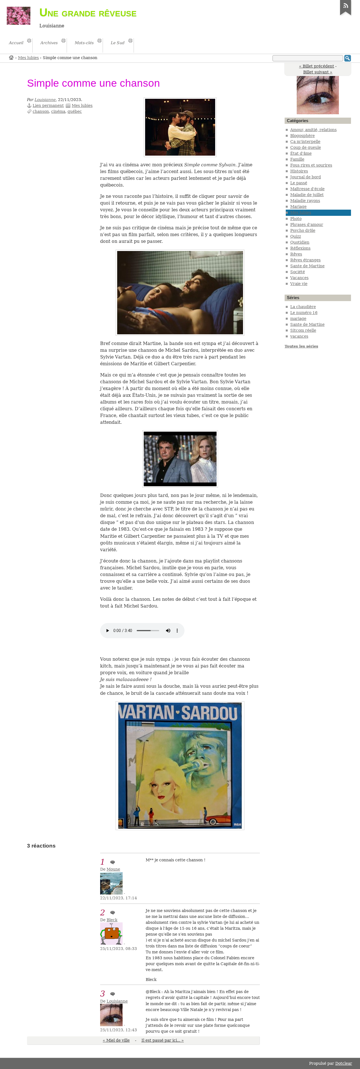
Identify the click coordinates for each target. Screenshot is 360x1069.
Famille (297, 159)
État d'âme (301, 153)
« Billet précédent (316, 66)
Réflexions (300, 248)
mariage (298, 318)
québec (75, 111)
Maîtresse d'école (307, 189)
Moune (113, 869)
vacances (299, 336)
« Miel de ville (116, 1040)
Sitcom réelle (303, 330)
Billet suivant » (317, 72)
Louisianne (45, 99)
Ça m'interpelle (305, 141)
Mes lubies (28, 57)
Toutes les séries (301, 346)
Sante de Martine (307, 266)
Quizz (295, 236)
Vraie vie (298, 283)
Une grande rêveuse (88, 12)
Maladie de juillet (307, 194)
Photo (296, 218)
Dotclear (343, 1063)
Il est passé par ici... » (162, 1040)
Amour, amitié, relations (313, 129)
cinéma (58, 111)
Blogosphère (302, 135)
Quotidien (299, 242)
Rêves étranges (305, 260)
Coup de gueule (305, 147)
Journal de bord (305, 177)
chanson (41, 111)
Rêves (296, 254)
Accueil (11, 57)
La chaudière (303, 306)
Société (297, 272)
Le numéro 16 (304, 312)
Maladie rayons (305, 200)
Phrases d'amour (306, 224)
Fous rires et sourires (311, 165)
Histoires (299, 171)
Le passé (298, 183)
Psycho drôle (302, 230)
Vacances (299, 277)
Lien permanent (48, 105)
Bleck (112, 920)
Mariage (298, 206)
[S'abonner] (345, 15)
